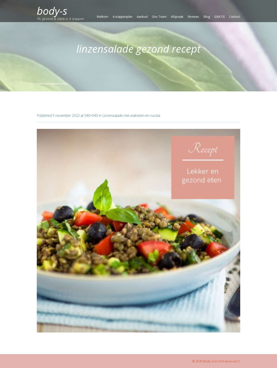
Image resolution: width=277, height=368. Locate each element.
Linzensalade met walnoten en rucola (131, 115)
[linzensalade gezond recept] (138, 230)
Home (31, 83)
